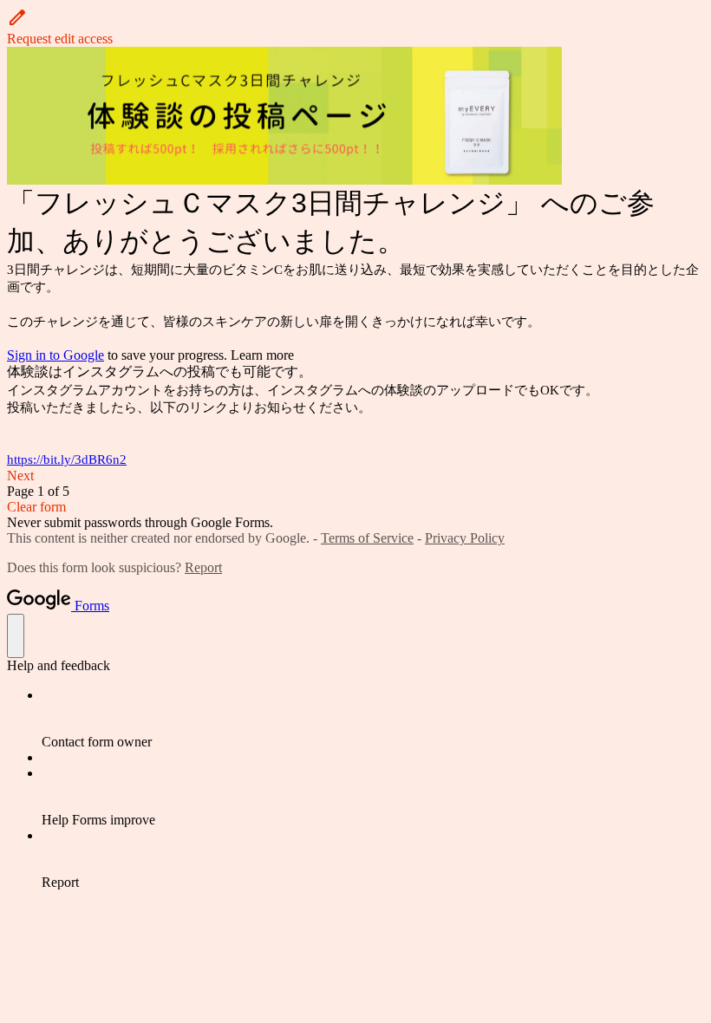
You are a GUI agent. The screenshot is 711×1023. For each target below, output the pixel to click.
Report (203, 567)
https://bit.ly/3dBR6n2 (67, 459)
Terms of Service (367, 538)
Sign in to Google (55, 355)
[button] (355, 27)
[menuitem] (373, 718)
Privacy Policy (465, 538)
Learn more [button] (262, 355)
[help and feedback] (15, 636)
